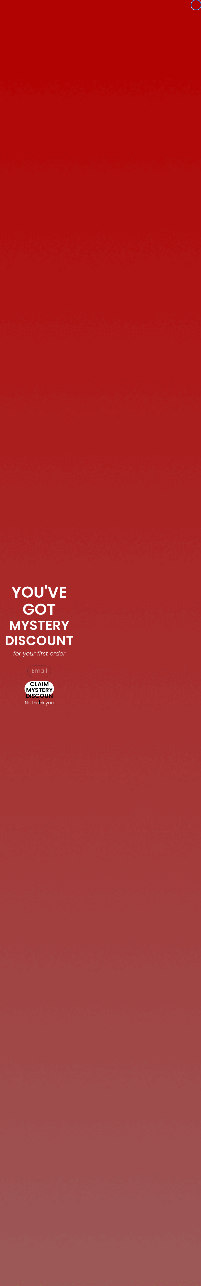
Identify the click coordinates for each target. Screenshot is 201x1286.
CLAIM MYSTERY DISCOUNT (39, 688)
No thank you (39, 703)
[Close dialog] (196, 5)
